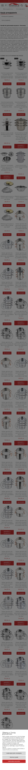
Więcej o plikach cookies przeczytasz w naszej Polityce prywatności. (13, 749)
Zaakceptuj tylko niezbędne (14, 753)
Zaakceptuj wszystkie (14, 761)
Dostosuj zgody (14, 757)
